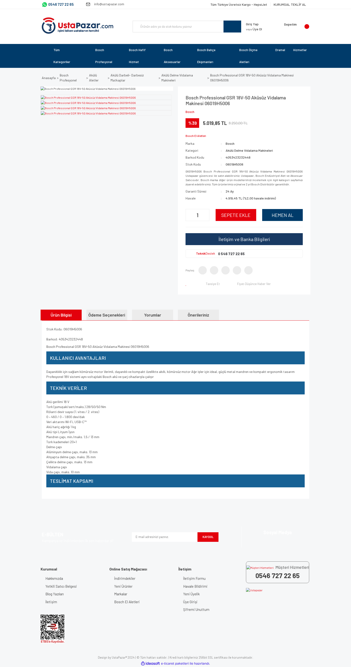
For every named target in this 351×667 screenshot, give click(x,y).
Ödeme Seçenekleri (106, 314)
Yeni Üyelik (191, 594)
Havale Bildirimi (195, 586)
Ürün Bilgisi (61, 314)
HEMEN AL (282, 215)
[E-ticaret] (175, 663)
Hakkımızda (54, 578)
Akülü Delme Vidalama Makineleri (249, 150)
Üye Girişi (190, 602)
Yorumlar (152, 314)
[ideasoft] (150, 663)
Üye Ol (254, 29)
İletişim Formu (194, 578)
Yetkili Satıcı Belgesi (61, 586)
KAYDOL (207, 537)
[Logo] (77, 25)
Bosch (190, 112)
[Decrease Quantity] (190, 215)
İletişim (51, 602)
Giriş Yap (252, 24)
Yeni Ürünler (123, 586)
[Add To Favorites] (187, 284)
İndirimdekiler (124, 578)
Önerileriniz (198, 314)
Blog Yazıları (54, 594)
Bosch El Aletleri (127, 602)
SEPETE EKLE (235, 215)
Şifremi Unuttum (196, 609)
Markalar (120, 594)
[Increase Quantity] (205, 215)
